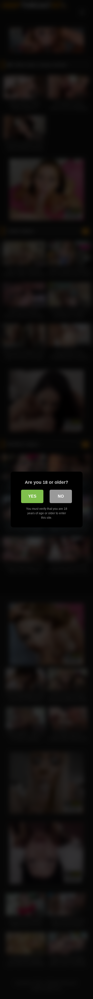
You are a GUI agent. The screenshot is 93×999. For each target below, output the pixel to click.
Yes (32, 496)
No (61, 496)
